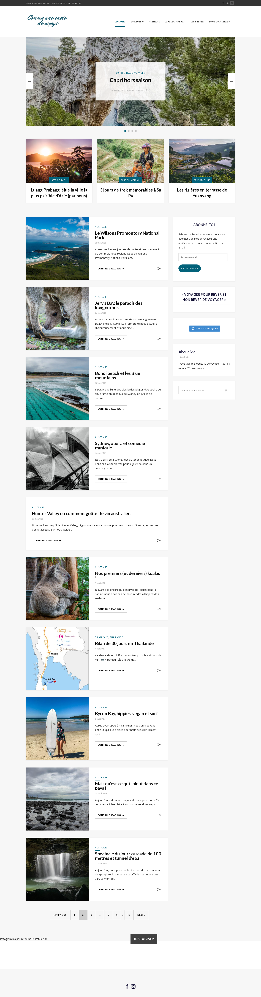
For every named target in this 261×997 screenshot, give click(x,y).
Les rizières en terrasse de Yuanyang (202, 192)
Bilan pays (101, 637)
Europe (120, 73)
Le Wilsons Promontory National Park (127, 235)
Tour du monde (218, 21)
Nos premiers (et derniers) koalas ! (127, 575)
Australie (101, 226)
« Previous (60, 914)
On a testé (197, 21)
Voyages (136, 21)
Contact (76, 3)
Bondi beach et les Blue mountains (117, 375)
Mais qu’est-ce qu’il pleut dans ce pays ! (126, 785)
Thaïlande (116, 637)
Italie (129, 73)
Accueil (120, 21)
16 (128, 914)
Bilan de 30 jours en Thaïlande (124, 643)
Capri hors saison (130, 80)
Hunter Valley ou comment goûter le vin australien (81, 513)
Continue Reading (109, 268)
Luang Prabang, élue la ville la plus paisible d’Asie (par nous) (59, 192)
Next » (141, 914)
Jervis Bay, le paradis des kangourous (118, 305)
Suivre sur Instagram (206, 328)
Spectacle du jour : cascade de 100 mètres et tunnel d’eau (128, 855)
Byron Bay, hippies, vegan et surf (126, 713)
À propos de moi (61, 3)
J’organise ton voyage (38, 3)
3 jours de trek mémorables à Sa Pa (130, 192)
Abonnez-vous (189, 268)
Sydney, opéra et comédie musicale (120, 445)
